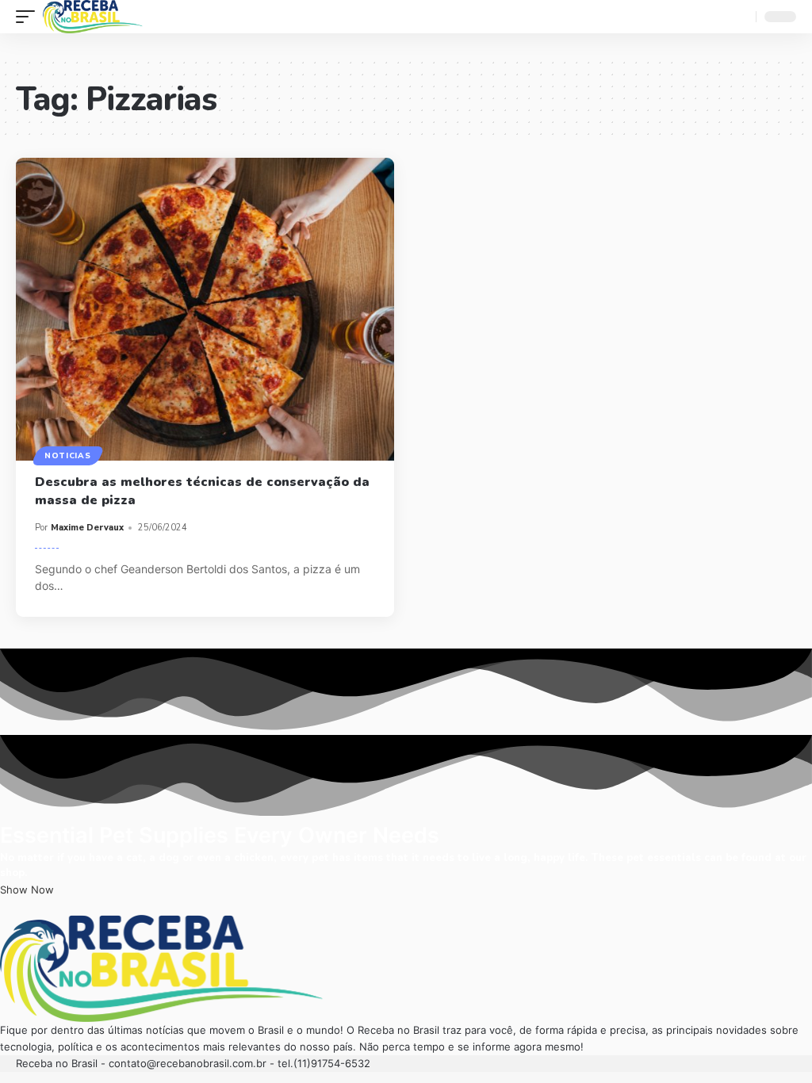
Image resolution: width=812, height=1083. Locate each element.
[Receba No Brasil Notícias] (93, 16)
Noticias (67, 455)
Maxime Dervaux (87, 528)
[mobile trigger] (29, 16)
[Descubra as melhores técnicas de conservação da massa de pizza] (205, 309)
